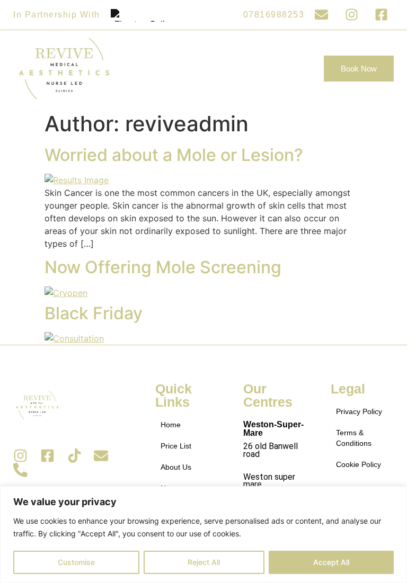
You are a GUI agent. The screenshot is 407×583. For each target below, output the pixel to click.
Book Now (359, 68)
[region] (203, 534)
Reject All (204, 562)
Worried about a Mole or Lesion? (174, 155)
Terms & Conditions (353, 437)
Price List (176, 446)
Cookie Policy (358, 464)
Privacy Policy (359, 411)
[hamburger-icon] (301, 68)
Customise (76, 562)
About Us (176, 467)
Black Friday (94, 313)
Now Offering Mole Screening (163, 267)
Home (171, 424)
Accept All (331, 562)
